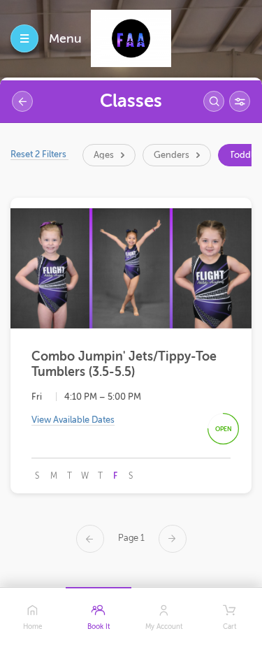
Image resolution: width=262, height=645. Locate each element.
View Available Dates (73, 419)
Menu (65, 38)
